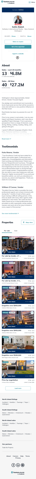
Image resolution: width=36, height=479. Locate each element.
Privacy (18, 458)
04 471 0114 (23, 36)
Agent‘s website (18, 54)
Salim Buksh (4, 251)
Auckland (5, 402)
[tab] (7, 230)
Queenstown (6, 414)
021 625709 (8, 36)
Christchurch (19, 413)
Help (21, 456)
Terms (27, 456)
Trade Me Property (7, 447)
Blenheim (11, 413)
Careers (15, 456)
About (8, 456)
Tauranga (19, 402)
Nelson (4, 413)
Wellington (5, 404)
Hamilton (12, 402)
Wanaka (27, 413)
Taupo (26, 402)
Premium (18, 24)
